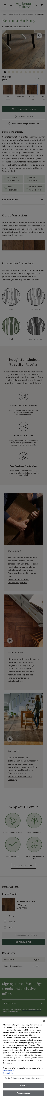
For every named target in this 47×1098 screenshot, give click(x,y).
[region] (23, 1057)
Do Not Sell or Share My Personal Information (23, 1078)
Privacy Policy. (8, 1070)
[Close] (44, 1021)
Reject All (23, 1086)
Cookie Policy (8, 1073)
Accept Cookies (23, 1093)
